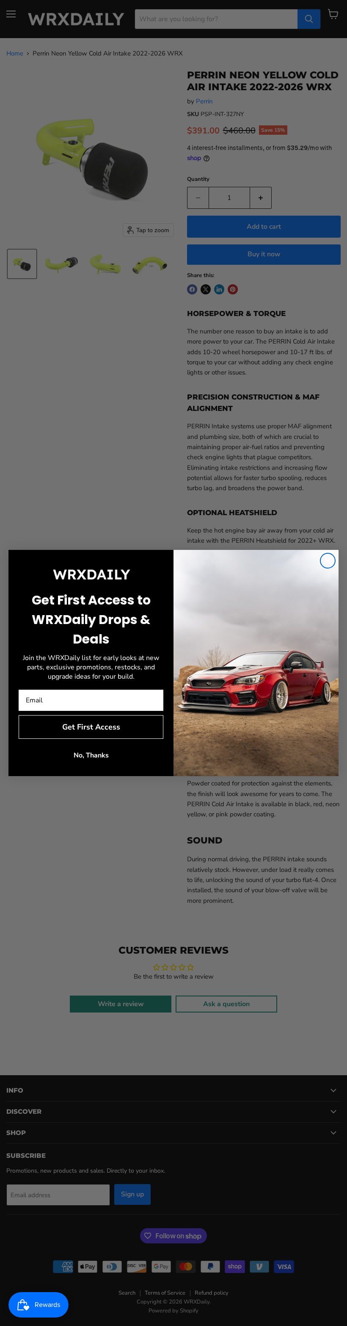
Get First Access (91, 727)
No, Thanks (91, 755)
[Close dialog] (327, 560)
